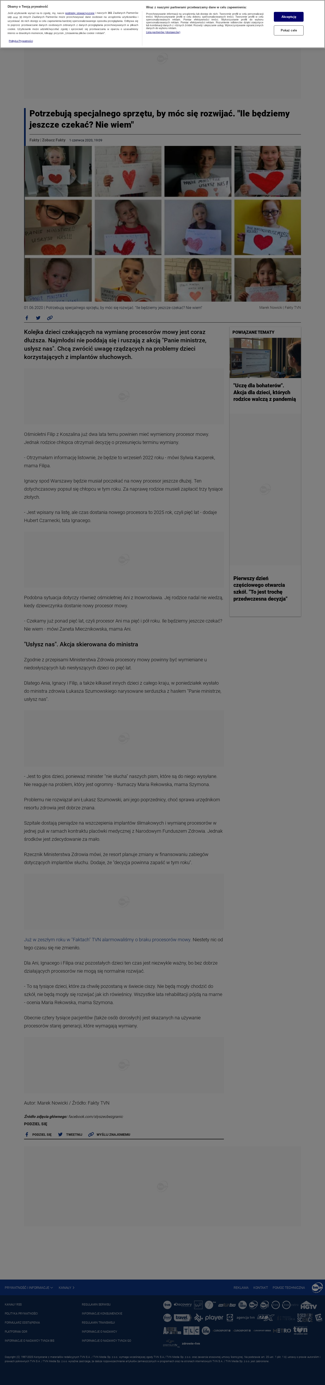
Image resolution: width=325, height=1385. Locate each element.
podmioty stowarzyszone (79, 13)
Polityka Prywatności (21, 41)
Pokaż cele (289, 30)
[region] (162, 24)
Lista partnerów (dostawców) (163, 32)
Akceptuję (288, 17)
